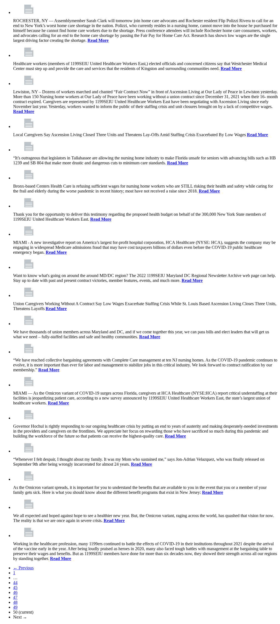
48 (15, 602)
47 (15, 597)
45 (15, 587)
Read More (98, 40)
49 (15, 607)
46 (15, 592)
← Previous (23, 567)
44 (15, 582)
